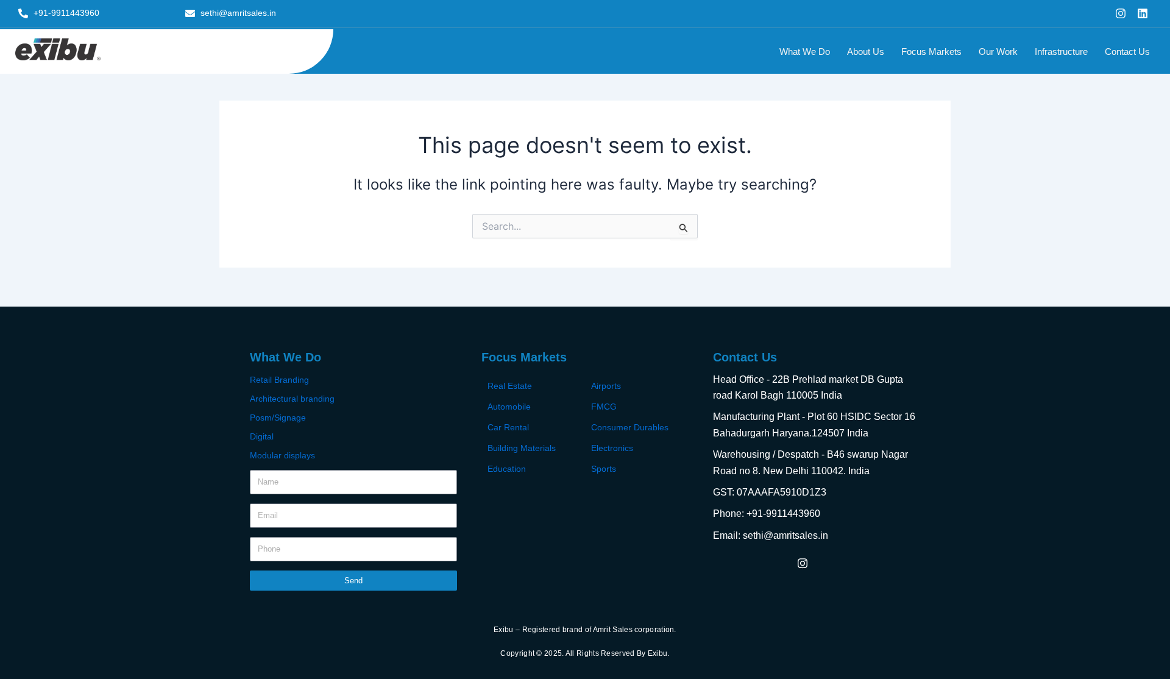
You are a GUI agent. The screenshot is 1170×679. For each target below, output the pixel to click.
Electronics (612, 448)
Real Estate (510, 386)
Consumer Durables (629, 427)
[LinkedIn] (830, 562)
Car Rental (508, 427)
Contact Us (1127, 51)
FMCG (604, 406)
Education (507, 469)
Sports (603, 469)
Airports (606, 386)
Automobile (509, 406)
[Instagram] (802, 562)
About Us (865, 51)
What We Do (804, 51)
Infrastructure (1061, 51)
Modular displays (282, 455)
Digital (262, 436)
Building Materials (522, 448)
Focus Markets (931, 51)
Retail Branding (279, 380)
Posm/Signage (278, 417)
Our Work (998, 51)
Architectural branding (292, 398)
